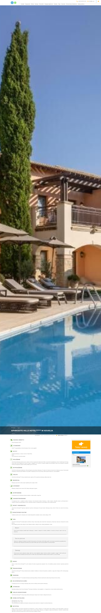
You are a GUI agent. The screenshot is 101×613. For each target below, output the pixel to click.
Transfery (55, 4)
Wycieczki (63, 4)
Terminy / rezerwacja (81, 447)
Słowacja (36, 4)
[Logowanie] (98, 1)
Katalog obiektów (81, 4)
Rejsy (59, 4)
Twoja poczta (27, 4)
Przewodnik (41, 4)
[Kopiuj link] (87, 465)
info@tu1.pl (91, 1)
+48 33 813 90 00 (82, 1)
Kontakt (22, 4)
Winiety (32, 4)
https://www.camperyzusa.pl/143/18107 (80, 465)
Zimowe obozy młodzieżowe (71, 4)
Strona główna (37, 435)
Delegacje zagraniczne (49, 4)
